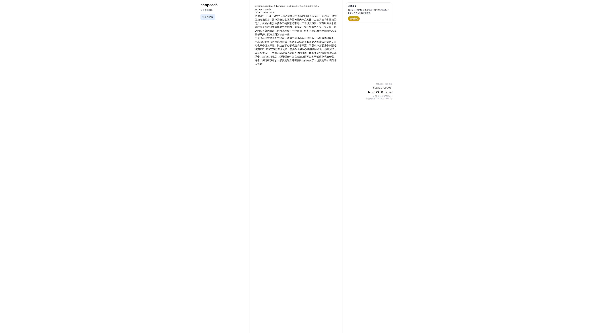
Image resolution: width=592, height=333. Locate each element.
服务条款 (388, 84)
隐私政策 (380, 84)
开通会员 (354, 19)
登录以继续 (207, 17)
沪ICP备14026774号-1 (382, 96)
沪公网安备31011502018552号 (379, 99)
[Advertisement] (369, 52)
